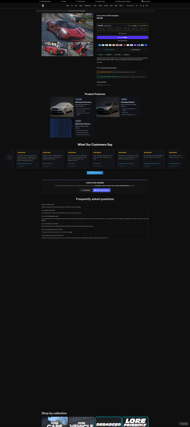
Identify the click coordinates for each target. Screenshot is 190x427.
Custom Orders (101, 1)
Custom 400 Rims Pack (151, 163)
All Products (43, 10)
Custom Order (47, 163)
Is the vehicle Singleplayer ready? (50, 216)
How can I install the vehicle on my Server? (52, 229)
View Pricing (86, 190)
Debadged (57, 10)
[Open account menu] (143, 5)
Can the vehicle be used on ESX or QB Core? (52, 235)
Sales (64, 1)
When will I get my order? (48, 204)
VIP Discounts (81, 1)
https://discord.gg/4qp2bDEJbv (109, 67)
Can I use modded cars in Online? (50, 223)
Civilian (52, 10)
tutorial (70, 232)
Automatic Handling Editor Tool (128, 163)
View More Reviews (95, 172)
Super (66, 10)
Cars (48, 10)
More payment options (122, 40)
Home (37, 10)
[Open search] (136, 5)
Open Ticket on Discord (102, 190)
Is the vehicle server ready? (48, 210)
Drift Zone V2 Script (24, 163)
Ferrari (62, 10)
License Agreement (101, 82)
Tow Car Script (73, 163)
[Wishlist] (140, 5)
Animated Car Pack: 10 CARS (102, 163)
